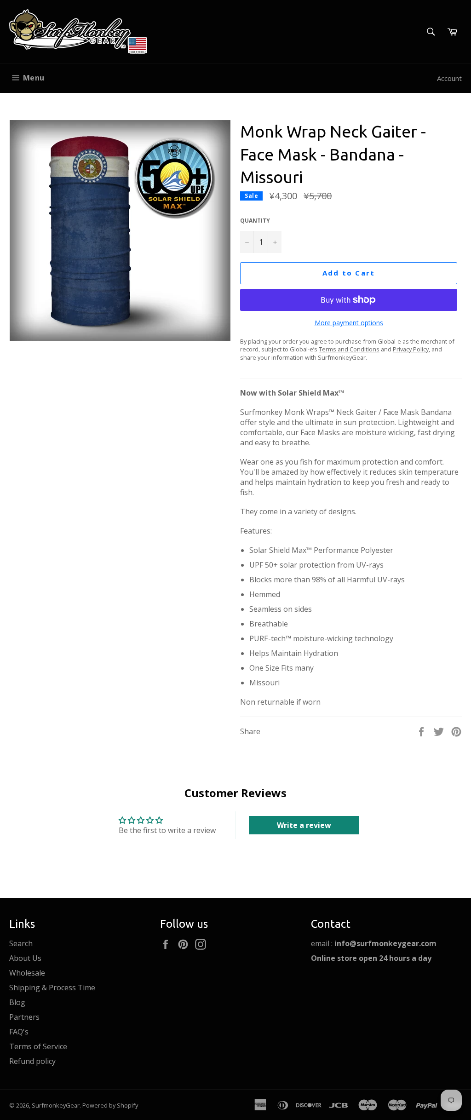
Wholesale (27, 973)
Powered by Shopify (110, 1105)
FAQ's (19, 1032)
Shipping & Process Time (52, 987)
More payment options (349, 322)
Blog (17, 1002)
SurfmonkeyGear (56, 1105)
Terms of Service (38, 1046)
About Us (25, 958)
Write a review (304, 825)
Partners (24, 1017)
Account (449, 78)
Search (21, 943)
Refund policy (32, 1061)
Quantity (255, 220)
